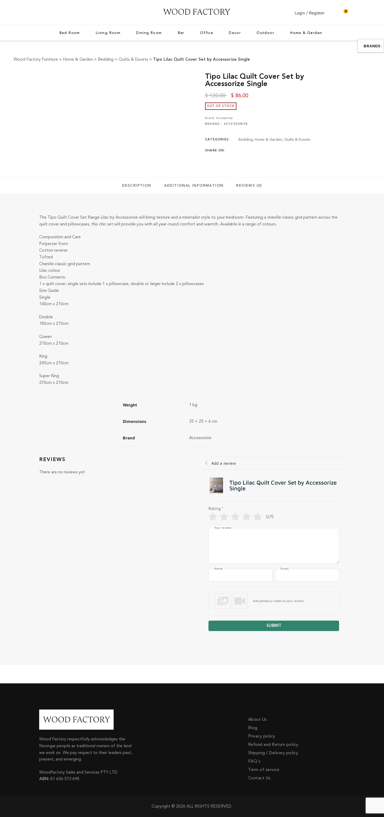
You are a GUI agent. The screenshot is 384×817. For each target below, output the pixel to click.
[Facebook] (240, 150)
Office (206, 33)
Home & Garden (306, 33)
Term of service (263, 770)
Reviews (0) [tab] (249, 186)
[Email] (280, 150)
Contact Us (259, 778)
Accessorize (224, 118)
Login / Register (310, 12)
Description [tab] (136, 186)
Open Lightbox (121, 76)
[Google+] (260, 150)
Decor (235, 33)
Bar (181, 33)
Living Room (108, 33)
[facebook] (40, 12)
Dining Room (149, 33)
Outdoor (265, 33)
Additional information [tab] (194, 186)
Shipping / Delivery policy (273, 753)
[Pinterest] (270, 150)
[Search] (332, 12)
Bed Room (69, 33)
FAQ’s (254, 761)
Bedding (245, 139)
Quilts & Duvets (297, 139)
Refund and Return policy (273, 744)
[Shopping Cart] (343, 12)
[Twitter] (250, 150)
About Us (257, 719)
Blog (253, 728)
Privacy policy (261, 736)
